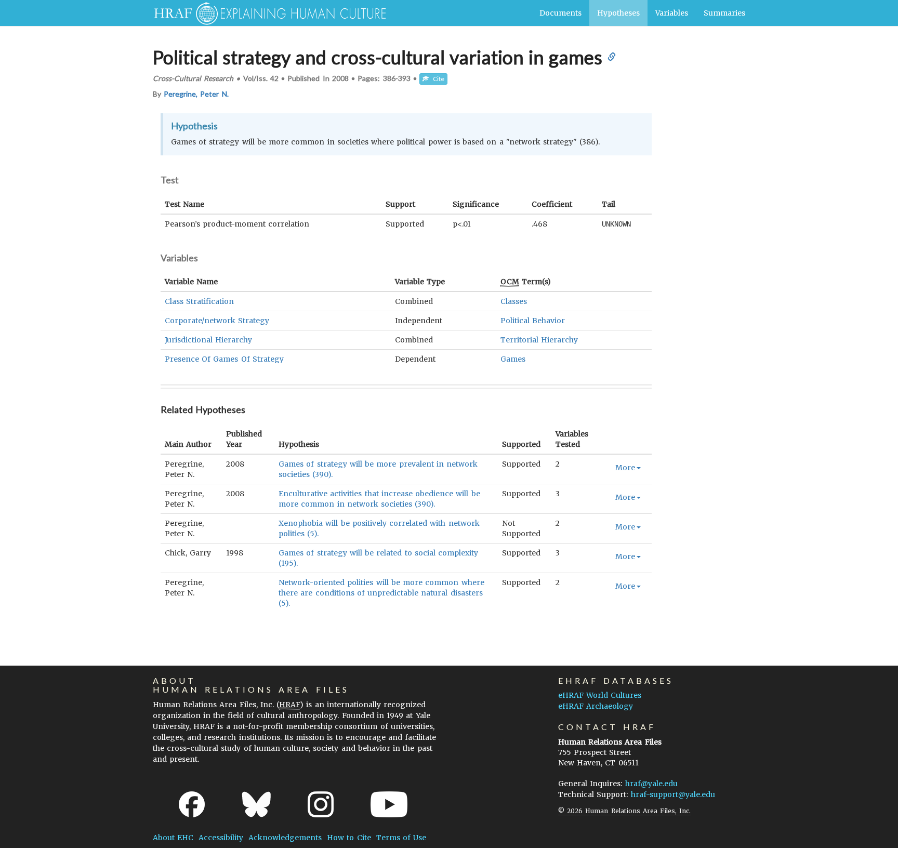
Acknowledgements (285, 837)
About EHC (173, 837)
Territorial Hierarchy (539, 339)
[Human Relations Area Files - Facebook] (191, 804)
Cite (436, 79)
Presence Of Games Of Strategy (224, 359)
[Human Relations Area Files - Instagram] (320, 804)
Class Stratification (199, 301)
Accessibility (221, 837)
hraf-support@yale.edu (673, 794)
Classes (513, 301)
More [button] (625, 467)
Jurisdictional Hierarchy (208, 339)
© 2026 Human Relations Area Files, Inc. (624, 811)
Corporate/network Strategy (217, 320)
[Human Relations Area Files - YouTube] (389, 804)
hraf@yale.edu (651, 783)
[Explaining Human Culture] (266, 13)
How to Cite (349, 837)
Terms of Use (401, 837)
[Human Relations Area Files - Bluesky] (256, 804)
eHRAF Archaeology (595, 706)
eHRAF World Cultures (599, 695)
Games (512, 359)
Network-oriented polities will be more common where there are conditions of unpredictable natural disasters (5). (381, 593)
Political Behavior (532, 320)
